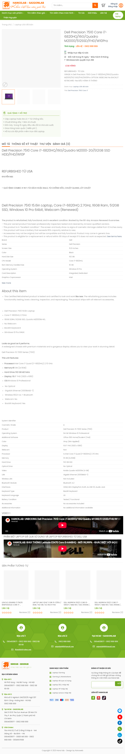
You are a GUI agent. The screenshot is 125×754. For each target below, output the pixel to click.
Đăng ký (114, 4)
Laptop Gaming (58, 673)
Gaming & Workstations (61, 677)
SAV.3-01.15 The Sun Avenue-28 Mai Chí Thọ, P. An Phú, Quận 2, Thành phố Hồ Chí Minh (20, 716)
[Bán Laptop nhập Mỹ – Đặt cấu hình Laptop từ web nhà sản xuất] (25, 5)
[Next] (56, 58)
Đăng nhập (113, 7)
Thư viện (45, 144)
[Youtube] (119, 717)
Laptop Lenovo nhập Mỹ (61, 693)
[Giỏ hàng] (103, 5)
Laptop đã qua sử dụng (61, 681)
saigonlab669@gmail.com (64, 646)
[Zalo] (119, 735)
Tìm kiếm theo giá (36, 13)
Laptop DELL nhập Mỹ (60, 685)
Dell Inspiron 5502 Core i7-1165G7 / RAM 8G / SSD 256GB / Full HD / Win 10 (107, 604)
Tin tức (81, 13)
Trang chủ (7, 25)
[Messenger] (119, 711)
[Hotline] (119, 729)
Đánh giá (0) (61, 144)
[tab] (6, 144)
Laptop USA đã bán (24, 25)
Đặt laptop (118, 15)
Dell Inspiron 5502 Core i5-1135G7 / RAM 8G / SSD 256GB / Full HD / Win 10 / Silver (76, 604)
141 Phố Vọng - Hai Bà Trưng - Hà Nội (19, 682)
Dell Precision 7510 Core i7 (78, 90)
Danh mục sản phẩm (12, 13)
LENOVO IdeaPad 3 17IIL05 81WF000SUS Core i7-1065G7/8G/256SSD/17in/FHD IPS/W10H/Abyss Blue (14, 604)
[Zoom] (5, 84)
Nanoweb (79, 751)
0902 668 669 (64, 642)
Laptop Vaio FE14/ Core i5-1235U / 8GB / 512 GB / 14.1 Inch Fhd (47, 604)
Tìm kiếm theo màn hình (61, 13)
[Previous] (6, 58)
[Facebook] (119, 723)
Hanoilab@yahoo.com (23, 649)
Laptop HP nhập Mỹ (60, 689)
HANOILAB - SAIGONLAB (20, 664)
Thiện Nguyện (10, 18)
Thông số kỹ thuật (25, 144)
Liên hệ (103, 13)
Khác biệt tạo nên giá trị (21, 667)
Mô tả (6, 144)
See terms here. (114, 236)
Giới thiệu (92, 13)
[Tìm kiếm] (95, 5)
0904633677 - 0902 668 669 (106, 642)
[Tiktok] (119, 741)
